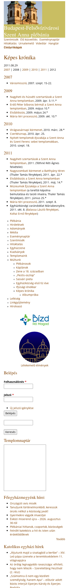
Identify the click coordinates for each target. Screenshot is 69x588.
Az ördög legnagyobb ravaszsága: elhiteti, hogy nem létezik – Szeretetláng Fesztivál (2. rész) (36, 568)
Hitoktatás (10, 43)
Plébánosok (23, 263)
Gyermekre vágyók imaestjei (28, 515)
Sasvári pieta (24, 279)
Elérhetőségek (13, 47)
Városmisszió (18, 83)
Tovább (60, 539)
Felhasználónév (15, 382)
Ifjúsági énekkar (26, 287)
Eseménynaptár (49, 39)
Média (14, 232)
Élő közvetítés (29, 39)
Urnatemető (26, 43)
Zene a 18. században (30, 271)
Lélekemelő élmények (34, 365)
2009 (25, 69)
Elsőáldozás (17, 112)
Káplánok (22, 267)
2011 (44, 69)
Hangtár (53, 43)
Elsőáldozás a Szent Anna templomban (35, 178)
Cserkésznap (18, 134)
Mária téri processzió (23, 116)
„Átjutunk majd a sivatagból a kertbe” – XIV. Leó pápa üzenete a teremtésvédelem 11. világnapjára (37, 556)
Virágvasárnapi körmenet (26, 130)
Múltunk (15, 260)
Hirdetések (17, 224)
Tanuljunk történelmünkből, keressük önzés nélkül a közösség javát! (33, 509)
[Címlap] (23, 12)
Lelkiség (15, 298)
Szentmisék (11, 39)
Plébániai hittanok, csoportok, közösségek (36, 527)
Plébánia (15, 221)
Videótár (41, 43)
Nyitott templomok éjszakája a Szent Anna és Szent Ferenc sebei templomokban (37, 139)
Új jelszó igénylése (22, 408)
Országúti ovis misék (23, 503)
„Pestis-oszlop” (25, 275)
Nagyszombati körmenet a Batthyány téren (37, 171)
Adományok (17, 228)
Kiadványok (17, 252)
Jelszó (9, 395)
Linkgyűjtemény (20, 302)
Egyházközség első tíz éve (32, 283)
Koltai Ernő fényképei (23, 213)
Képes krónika (25, 291)
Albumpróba (30, 295)
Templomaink (18, 256)
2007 (7, 69)
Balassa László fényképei (42, 209)
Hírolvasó (16, 306)
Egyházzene (17, 248)
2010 (34, 69)
